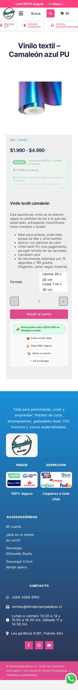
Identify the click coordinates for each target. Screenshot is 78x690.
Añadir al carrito (39, 314)
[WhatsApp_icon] (71, 674)
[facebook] (29, 645)
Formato (16, 282)
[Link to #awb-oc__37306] (21, 13)
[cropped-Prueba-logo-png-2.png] (9, 9)
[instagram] (39, 645)
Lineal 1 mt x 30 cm (52, 287)
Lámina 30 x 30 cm (52, 277)
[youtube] (49, 645)
